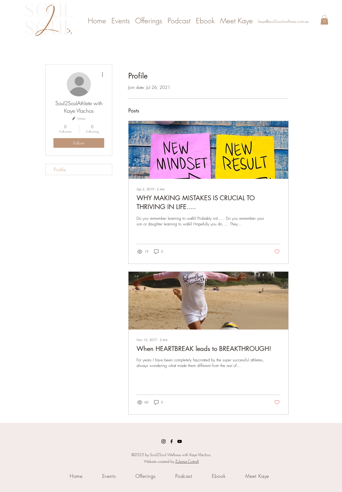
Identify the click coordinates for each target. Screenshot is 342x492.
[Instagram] (163, 441)
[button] (324, 20)
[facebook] (171, 441)
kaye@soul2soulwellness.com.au (283, 21)
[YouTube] (179, 441)
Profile (60, 169)
